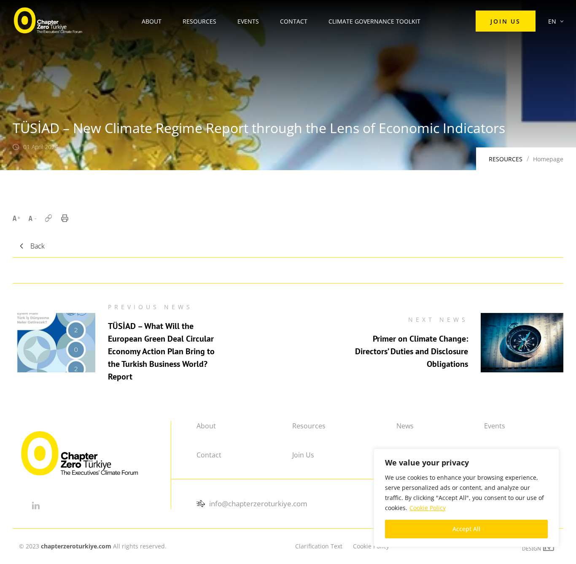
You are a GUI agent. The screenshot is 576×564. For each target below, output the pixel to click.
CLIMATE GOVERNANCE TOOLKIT (374, 21)
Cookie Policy (427, 508)
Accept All (466, 529)
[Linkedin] (36, 505)
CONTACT (293, 21)
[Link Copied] (48, 218)
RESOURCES (199, 21)
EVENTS (248, 21)
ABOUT (151, 21)
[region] (466, 498)
